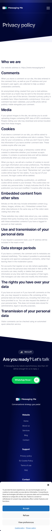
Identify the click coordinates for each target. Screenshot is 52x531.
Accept (26, 508)
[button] (48, 485)
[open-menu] (47, 8)
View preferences (26, 522)
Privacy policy (31, 528)
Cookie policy (20, 528)
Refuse (26, 515)
